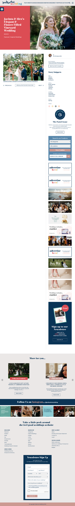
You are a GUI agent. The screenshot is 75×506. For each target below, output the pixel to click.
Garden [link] (50, 86)
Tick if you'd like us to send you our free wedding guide (37, 486)
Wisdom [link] (36, 3)
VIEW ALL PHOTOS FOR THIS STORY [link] (25, 85)
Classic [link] (50, 77)
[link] (2, 9)
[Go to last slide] (2, 380)
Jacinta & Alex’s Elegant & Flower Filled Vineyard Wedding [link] (20, 81)
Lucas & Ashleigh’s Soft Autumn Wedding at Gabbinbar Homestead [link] (18, 384)
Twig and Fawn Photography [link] (56, 63)
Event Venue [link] (51, 84)
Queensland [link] (51, 94)
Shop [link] (67, 3)
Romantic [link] (51, 80)
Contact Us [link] (54, 435)
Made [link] (41, 3)
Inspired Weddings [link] (16, 37)
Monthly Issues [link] (31, 445)
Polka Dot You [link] (56, 378)
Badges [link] (53, 447)
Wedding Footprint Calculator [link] (11, 445)
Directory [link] (55, 3)
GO (68, 156)
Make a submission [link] (56, 442)
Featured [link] (27, 3)
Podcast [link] (62, 3)
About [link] (53, 431)
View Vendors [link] (60, 150)
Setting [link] (29, 442)
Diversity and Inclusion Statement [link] (59, 433)
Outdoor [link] (50, 87)
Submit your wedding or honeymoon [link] (60, 443)
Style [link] (29, 440)
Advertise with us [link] (55, 445)
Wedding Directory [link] (8, 450)
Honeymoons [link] (47, 3)
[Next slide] (72, 380)
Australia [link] (50, 93)
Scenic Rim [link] (51, 96)
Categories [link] (30, 431)
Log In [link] (53, 437)
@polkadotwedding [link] (51, 402)
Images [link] (29, 435)
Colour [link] (29, 437)
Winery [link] (50, 88)
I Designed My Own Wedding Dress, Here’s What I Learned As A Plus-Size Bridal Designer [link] (56, 385)
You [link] (32, 3)
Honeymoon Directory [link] (9, 452)
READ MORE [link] (60, 132)
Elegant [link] (50, 78)
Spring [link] (50, 100)
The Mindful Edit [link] (8, 444)
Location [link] (30, 438)
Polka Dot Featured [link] (18, 378)
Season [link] (29, 444)
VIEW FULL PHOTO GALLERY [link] (56, 66)
